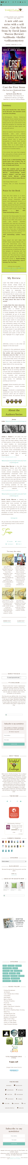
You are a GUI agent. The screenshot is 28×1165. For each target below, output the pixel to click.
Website (8, 421)
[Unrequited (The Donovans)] (8, 847)
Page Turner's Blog (9, 1018)
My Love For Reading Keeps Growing (14, 1010)
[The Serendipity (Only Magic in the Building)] (8, 851)
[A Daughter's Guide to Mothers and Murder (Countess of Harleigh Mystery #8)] (20, 847)
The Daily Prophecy (9, 1001)
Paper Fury (7, 1011)
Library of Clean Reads (10, 1022)
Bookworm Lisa (8, 1008)
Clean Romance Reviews (10, 1024)
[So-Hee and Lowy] (23, 846)
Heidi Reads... (7, 997)
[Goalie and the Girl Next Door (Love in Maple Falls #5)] (5, 847)
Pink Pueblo (22, 1150)
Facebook (19, 460)
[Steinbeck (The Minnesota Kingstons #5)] (17, 847)
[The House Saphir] (23, 842)
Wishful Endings (15, 1157)
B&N (19, 268)
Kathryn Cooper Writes (10, 1020)
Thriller (10, 18)
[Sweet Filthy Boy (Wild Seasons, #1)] (5, 842)
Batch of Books (8, 999)
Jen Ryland (7, 992)
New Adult (12, 973)
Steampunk (6, 975)
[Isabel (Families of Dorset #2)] (14, 847)
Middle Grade (18, 970)
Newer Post (7, 621)
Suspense (21, 16)
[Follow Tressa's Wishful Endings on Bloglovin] (14, 1071)
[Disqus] (14, 647)
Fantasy (15, 968)
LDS (12, 970)
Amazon (14, 268)
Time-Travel (17, 18)
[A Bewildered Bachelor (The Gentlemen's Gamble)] (17, 842)
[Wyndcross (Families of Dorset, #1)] (11, 847)
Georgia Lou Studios (14, 1158)
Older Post (21, 621)
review (11, 16)
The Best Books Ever (9, 1013)
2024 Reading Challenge (14, 823)
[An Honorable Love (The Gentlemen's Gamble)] (14, 842)
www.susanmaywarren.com (10, 490)
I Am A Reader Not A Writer (11, 993)
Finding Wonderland (9, 990)
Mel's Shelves (7, 1004)
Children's (11, 965)
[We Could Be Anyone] (8, 842)
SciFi (15, 16)
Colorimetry (7, 995)
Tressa (13, 825)
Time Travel (6, 978)
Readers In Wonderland (10, 1017)
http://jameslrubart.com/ (9, 457)
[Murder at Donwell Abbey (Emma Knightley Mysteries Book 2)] (3, 847)
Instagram (23, 421)
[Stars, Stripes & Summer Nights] (11, 842)
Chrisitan (18, 965)
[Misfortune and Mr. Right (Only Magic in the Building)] (3, 851)
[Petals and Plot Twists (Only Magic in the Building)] (5, 851)
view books (20, 833)
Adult (4, 965)
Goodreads (7, 268)
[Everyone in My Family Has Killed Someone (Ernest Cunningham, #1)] (20, 842)
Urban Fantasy (15, 978)
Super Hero (14, 975)
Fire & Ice (6, 1002)
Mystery (5, 973)
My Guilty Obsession (9, 1015)
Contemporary (7, 968)
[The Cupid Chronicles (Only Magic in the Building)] (11, 851)
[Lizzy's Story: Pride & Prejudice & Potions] (3, 842)
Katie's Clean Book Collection (12, 1006)
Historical (6, 970)
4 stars (6, 16)
